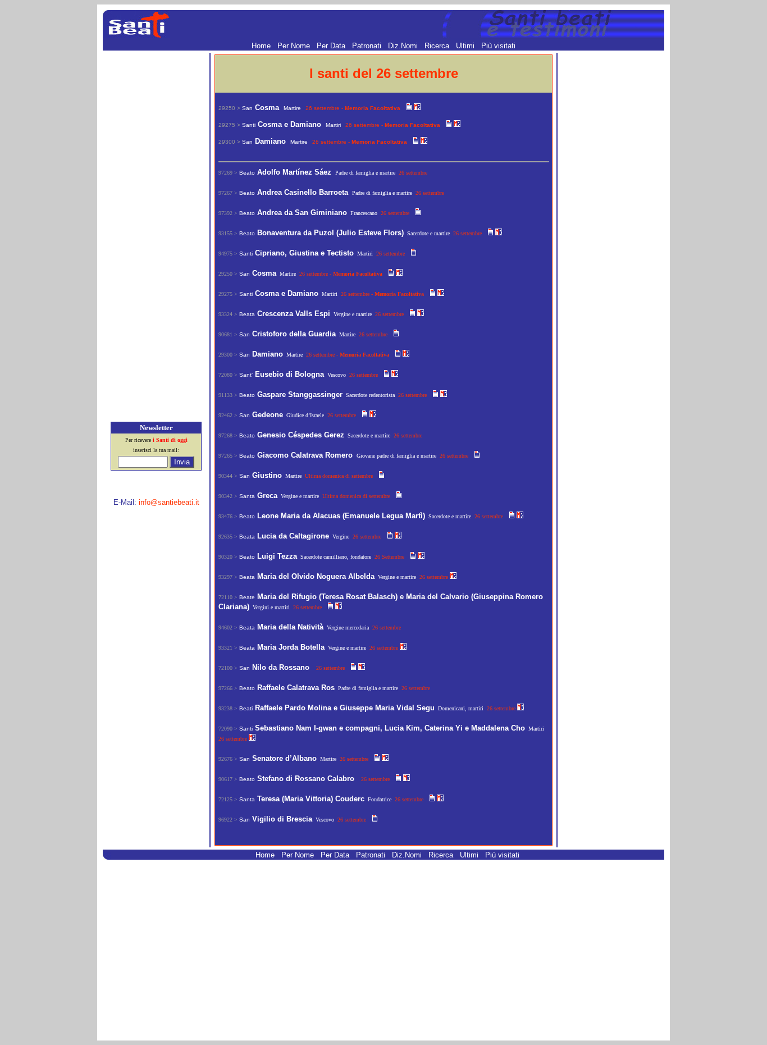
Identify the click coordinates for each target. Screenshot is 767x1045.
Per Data (332, 46)
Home (262, 46)
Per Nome (294, 46)
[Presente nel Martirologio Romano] (417, 107)
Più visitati (498, 46)
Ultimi (466, 46)
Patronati (367, 46)
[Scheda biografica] (409, 107)
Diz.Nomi (404, 46)
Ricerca (437, 46)
